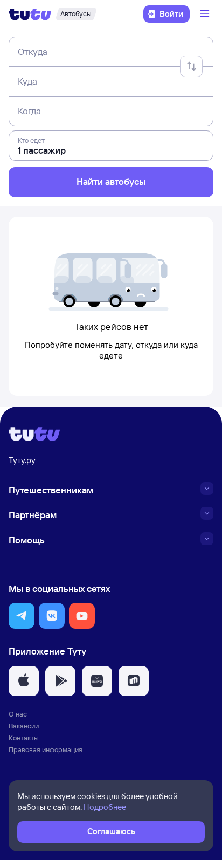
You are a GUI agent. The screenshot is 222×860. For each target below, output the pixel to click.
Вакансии (24, 725)
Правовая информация (45, 749)
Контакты (24, 737)
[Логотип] (30, 14)
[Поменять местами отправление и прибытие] (191, 66)
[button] (21, 616)
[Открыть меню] (205, 14)
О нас (18, 714)
